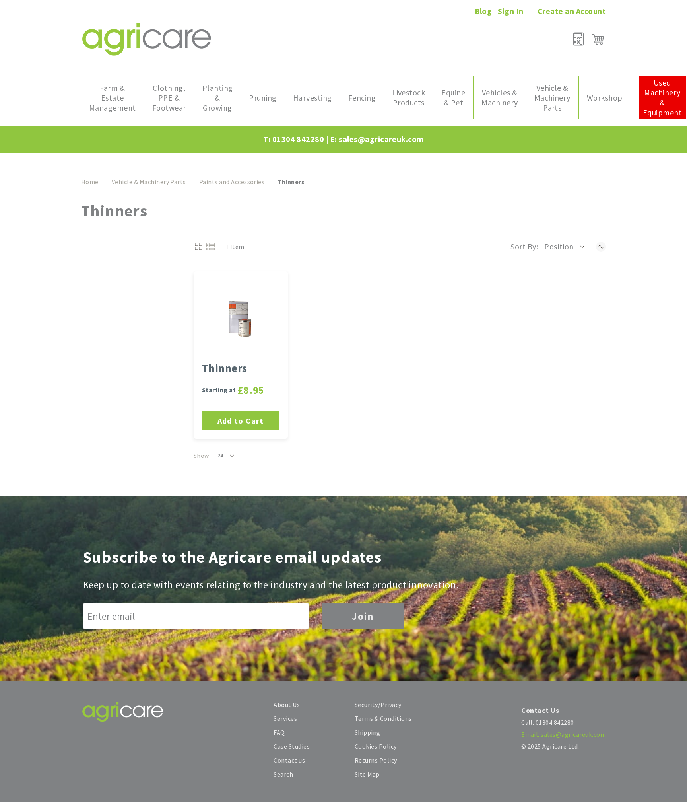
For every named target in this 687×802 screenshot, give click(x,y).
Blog (483, 11)
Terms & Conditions (383, 718)
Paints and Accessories (232, 182)
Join (363, 616)
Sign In (510, 11)
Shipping (367, 732)
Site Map (367, 774)
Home (90, 182)
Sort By (523, 246)
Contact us (289, 760)
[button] (565, 247)
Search (283, 774)
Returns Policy (376, 760)
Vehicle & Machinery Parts (149, 182)
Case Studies (292, 746)
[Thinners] (240, 318)
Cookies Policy (376, 746)
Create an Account (572, 11)
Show (201, 455)
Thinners (224, 368)
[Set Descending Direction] (601, 246)
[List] (210, 246)
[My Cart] (598, 39)
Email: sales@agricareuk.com (563, 734)
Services (285, 718)
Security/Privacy (378, 705)
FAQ (279, 732)
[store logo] (146, 39)
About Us (287, 705)
